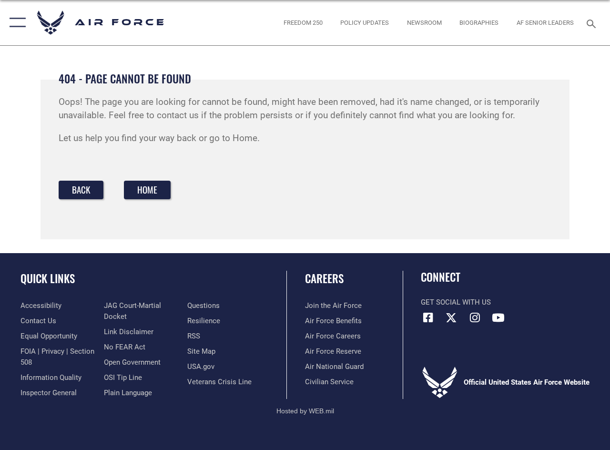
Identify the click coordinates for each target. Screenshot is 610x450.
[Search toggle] (593, 22)
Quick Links (47, 278)
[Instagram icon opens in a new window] (475, 317)
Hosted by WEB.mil (305, 411)
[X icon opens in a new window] (451, 317)
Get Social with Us (456, 302)
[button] (15, 22)
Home (147, 189)
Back (81, 189)
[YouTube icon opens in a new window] (498, 317)
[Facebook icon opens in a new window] (428, 317)
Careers (324, 278)
